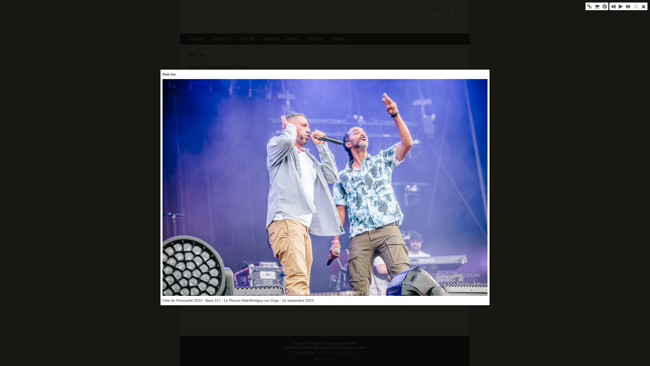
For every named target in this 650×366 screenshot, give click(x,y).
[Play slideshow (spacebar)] (621, 6)
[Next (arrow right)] (628, 6)
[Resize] (636, 6)
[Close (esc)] (643, 6)
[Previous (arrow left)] (613, 6)
